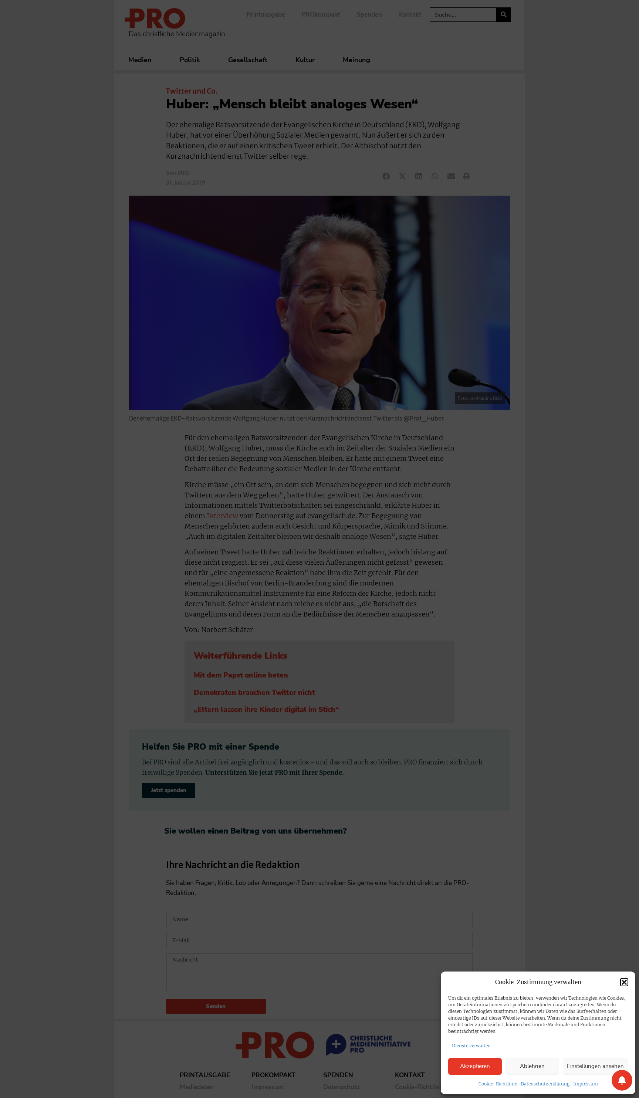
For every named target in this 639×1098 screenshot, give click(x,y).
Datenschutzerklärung (545, 1084)
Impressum (585, 1084)
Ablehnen (532, 1066)
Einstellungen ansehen (595, 1066)
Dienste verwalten (471, 1045)
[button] (624, 982)
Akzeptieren (475, 1066)
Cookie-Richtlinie (498, 1084)
